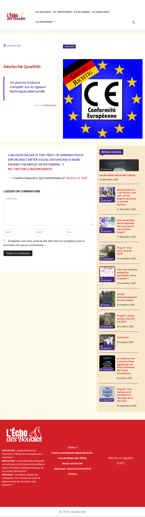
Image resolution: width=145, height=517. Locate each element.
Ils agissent (106, 399)
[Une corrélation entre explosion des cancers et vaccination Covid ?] (107, 225)
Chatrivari (122, 337)
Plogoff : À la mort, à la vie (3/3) (124, 250)
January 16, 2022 (76, 178)
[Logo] (18, 16)
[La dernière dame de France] (119, 165)
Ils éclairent (106, 258)
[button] (133, 22)
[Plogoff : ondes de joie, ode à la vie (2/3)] (107, 320)
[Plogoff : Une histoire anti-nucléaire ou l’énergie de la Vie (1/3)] (107, 394)
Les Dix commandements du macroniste (127, 297)
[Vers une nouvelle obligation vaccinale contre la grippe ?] (107, 274)
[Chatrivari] (107, 342)
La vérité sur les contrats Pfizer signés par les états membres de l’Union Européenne (126, 366)
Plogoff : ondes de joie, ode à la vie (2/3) (126, 318)
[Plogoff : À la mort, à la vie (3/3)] (107, 252)
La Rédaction (49, 105)
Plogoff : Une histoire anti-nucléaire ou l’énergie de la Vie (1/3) (125, 395)
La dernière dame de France (117, 175)
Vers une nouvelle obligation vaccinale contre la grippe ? (127, 274)
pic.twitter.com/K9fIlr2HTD (30, 169)
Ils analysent (106, 169)
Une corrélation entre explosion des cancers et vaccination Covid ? (126, 226)
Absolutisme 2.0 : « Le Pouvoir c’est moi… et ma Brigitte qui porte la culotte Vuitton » (126, 197)
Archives (69, 46)
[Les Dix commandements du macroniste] (107, 299)
